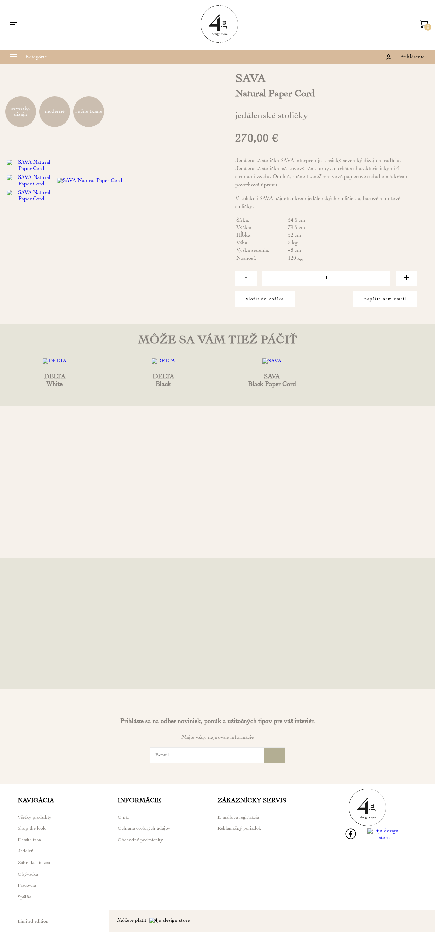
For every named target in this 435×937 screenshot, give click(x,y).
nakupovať (54, 543)
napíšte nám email (385, 299)
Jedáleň (26, 851)
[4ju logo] (219, 41)
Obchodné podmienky (140, 840)
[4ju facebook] (350, 838)
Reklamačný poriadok (239, 828)
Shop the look (32, 828)
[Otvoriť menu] (13, 25)
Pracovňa (27, 885)
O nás (123, 817)
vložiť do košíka (265, 299)
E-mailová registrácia (238, 817)
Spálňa (24, 897)
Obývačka (28, 874)
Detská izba (29, 840)
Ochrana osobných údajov (144, 828)
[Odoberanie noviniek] (274, 755)
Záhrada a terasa (34, 863)
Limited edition (33, 921)
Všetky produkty (34, 817)
